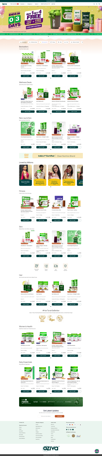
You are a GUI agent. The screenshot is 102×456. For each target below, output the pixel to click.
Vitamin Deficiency (22, 432)
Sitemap (52, 441)
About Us (52, 424)
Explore (36, 4)
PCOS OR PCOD (21, 436)
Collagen (37, 431)
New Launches (14, 3)
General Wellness (22, 438)
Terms (52, 433)
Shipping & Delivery (54, 428)
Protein (37, 424)
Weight (20, 429)
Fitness (20, 427)
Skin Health (21, 434)
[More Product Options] (33, 76)
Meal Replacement (39, 426)
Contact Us (21, 422)
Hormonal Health (38, 437)
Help (54, 3)
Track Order (53, 426)
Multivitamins (38, 428)
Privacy (52, 435)
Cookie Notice (53, 439)
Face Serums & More (39, 435)
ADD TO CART (26, 75)
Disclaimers (53, 431)
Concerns (22, 4)
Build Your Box (45, 3)
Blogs (52, 437)
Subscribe (59, 416)
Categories (29, 4)
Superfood (37, 439)
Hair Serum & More (39, 433)
